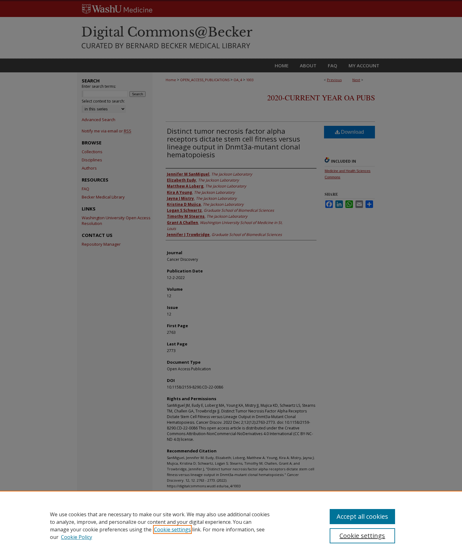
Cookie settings (172, 529)
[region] (231, 525)
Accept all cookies (362, 516)
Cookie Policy (76, 537)
